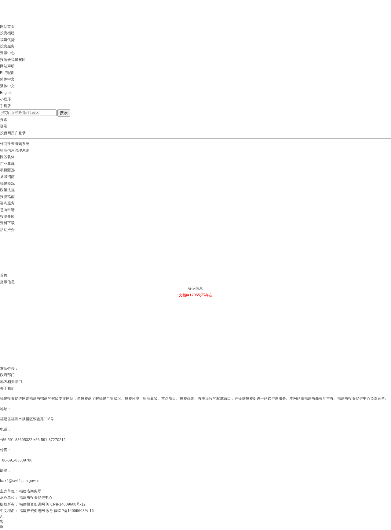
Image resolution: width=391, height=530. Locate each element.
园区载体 (7, 157)
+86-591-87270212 (49, 440)
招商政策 (150, 398)
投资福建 (7, 33)
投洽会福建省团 (13, 59)
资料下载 (7, 223)
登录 (3, 126)
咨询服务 (7, 203)
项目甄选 (7, 170)
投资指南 (7, 197)
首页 (3, 275)
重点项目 (168, 398)
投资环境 (132, 398)
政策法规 (7, 190)
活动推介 (7, 230)
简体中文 (7, 79)
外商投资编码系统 (14, 144)
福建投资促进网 (13, 398)
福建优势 (7, 40)
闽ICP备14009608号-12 (66, 504)
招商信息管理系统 (14, 150)
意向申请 (7, 210)
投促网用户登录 (13, 133)
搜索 (64, 112)
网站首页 (7, 26)
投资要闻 (7, 216)
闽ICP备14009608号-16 (74, 511)
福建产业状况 (110, 398)
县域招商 (7, 177)
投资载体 (187, 398)
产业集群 (7, 163)
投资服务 (7, 46)
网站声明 (7, 66)
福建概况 (7, 183)
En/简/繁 (7, 73)
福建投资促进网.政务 (36, 511)
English (6, 93)
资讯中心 (7, 53)
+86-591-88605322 (16, 440)
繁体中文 (7, 86)
